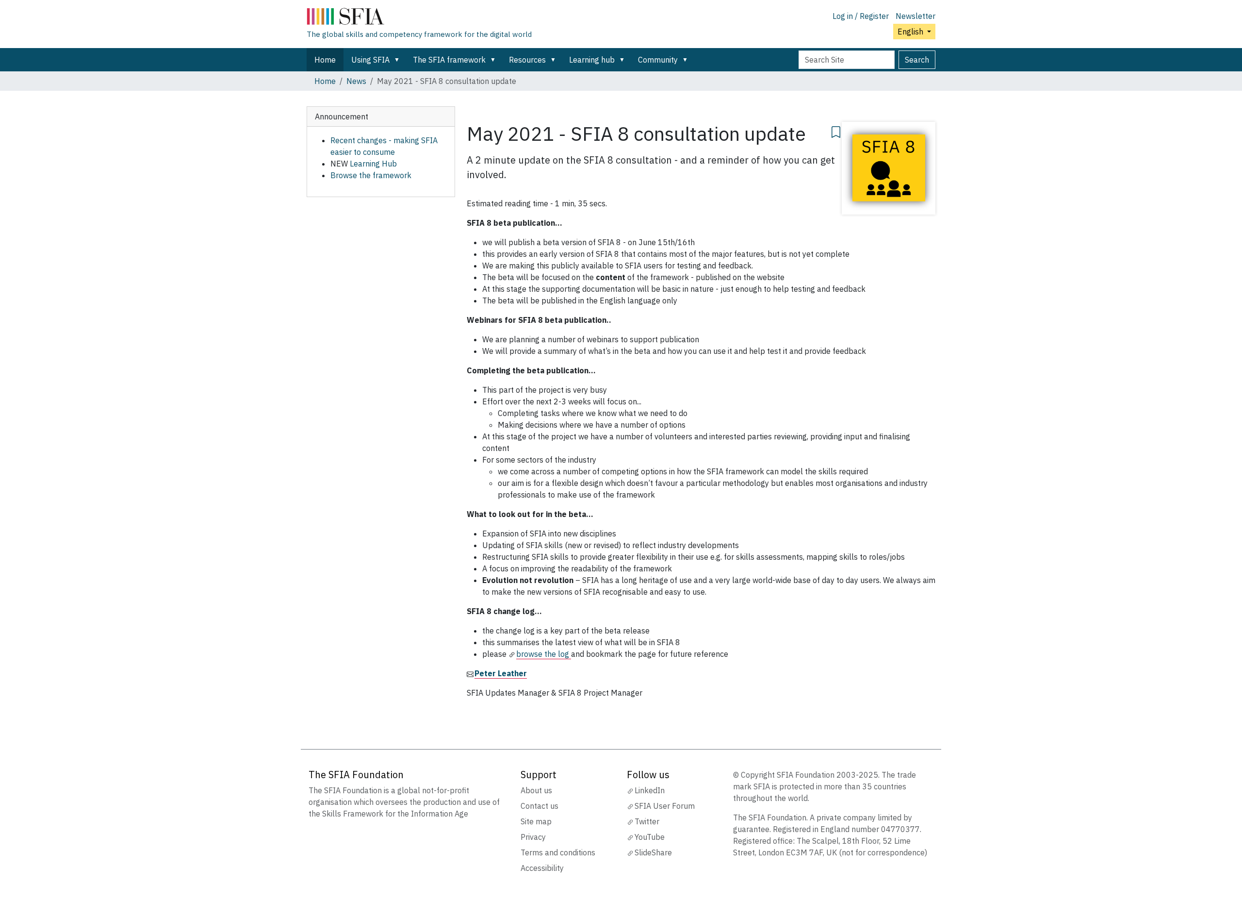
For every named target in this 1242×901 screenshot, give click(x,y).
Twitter (647, 821)
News (356, 81)
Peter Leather (500, 673)
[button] (398, 59)
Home (325, 60)
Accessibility (542, 868)
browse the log (543, 654)
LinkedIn (650, 790)
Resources (527, 60)
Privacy (533, 837)
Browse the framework (370, 175)
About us (536, 790)
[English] (419, 18)
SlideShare (653, 852)
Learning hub (592, 60)
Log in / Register (861, 16)
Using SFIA (370, 60)
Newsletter (915, 16)
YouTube (650, 837)
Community (658, 60)
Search (917, 60)
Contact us (539, 806)
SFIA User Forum (665, 806)
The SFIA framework (449, 60)
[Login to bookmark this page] (836, 130)
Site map (536, 821)
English (911, 31)
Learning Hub (373, 163)
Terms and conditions (558, 852)
